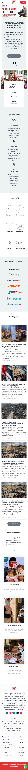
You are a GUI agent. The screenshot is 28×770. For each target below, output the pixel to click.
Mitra (6, 752)
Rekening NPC (7, 755)
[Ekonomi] (9, 242)
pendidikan (20, 231)
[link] (7, 713)
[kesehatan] (9, 226)
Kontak (7, 750)
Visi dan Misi (6, 742)
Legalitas (6, 747)
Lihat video (15, 65)
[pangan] (9, 209)
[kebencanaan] (20, 242)
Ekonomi (8, 248)
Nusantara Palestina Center (17, 764)
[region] (14, 11)
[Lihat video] (14, 62)
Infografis (21, 747)
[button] (14, 11)
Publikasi (21, 755)
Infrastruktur (20, 215)
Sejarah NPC (6, 740)
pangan (8, 215)
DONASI (23, 2)
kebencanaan (20, 248)
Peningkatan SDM (7, 745)
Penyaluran (21, 752)
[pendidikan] (20, 226)
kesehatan (9, 231)
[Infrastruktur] (20, 209)
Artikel (21, 740)
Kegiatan (21, 750)
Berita (21, 742)
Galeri (21, 745)
